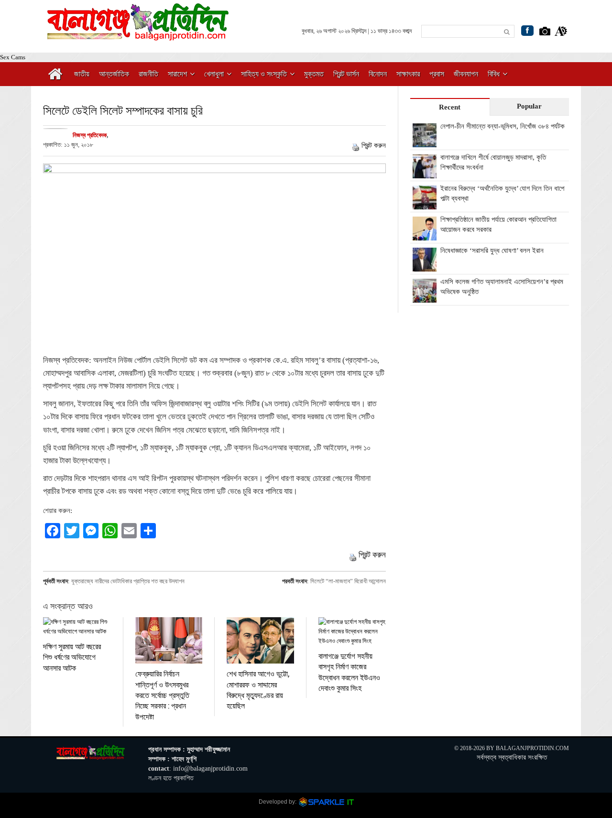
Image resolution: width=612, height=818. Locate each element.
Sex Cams (12, 57)
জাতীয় (81, 74)
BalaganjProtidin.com (532, 748)
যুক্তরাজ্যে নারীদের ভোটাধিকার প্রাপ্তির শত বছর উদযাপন (128, 581)
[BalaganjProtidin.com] (138, 35)
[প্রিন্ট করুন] (356, 145)
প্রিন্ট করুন (373, 145)
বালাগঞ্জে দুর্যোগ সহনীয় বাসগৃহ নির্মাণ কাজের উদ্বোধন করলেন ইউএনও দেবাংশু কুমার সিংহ (349, 672)
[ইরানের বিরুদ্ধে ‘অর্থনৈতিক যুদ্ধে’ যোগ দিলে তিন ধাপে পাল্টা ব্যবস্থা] (425, 204)
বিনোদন (378, 74)
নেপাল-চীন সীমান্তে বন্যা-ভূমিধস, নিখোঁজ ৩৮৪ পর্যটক (502, 126)
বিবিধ (494, 74)
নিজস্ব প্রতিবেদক (90, 135)
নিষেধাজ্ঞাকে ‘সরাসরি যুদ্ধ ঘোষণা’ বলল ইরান (492, 250)
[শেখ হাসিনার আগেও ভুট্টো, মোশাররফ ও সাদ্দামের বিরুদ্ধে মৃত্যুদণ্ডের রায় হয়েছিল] (260, 640)
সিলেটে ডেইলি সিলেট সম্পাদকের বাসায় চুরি (123, 110)
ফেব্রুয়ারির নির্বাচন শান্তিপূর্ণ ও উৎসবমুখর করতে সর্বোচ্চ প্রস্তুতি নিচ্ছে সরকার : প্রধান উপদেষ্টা (162, 694)
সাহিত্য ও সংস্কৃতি (264, 74)
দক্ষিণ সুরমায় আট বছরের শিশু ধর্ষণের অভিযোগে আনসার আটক (72, 657)
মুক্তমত (314, 74)
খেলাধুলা (214, 74)
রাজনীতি (148, 74)
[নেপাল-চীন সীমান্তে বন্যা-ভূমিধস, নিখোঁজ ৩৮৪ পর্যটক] (425, 142)
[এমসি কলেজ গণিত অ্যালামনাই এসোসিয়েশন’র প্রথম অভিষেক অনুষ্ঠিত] (425, 297)
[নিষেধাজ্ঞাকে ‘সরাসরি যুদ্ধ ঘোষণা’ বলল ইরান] (425, 266)
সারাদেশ (177, 74)
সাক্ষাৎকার (408, 74)
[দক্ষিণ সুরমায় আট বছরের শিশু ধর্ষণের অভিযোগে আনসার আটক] (77, 626)
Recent (449, 107)
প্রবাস (436, 74)
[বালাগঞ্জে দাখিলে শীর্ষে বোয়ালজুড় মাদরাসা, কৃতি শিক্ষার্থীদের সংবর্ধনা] (425, 173)
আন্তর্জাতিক (114, 74)
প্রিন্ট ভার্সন (346, 74)
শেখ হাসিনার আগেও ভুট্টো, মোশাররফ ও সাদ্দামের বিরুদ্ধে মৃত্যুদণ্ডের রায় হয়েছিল (258, 689)
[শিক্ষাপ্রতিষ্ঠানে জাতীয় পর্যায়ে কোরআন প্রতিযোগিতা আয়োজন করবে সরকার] (425, 235)
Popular (529, 106)
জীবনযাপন (466, 74)
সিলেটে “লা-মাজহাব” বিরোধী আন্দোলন (348, 581)
